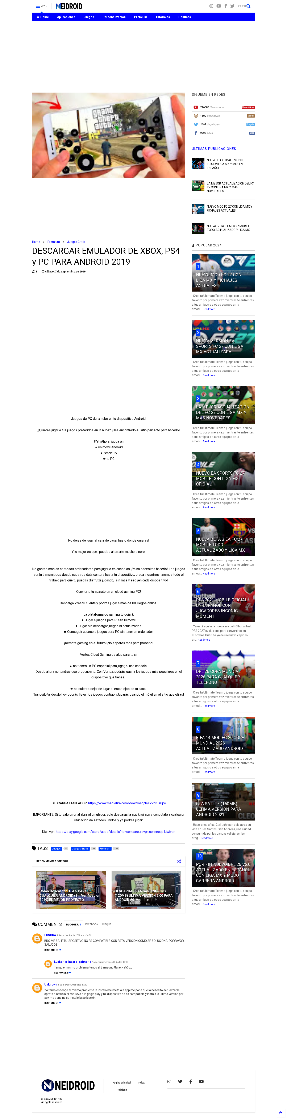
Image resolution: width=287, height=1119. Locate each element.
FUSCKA (50, 935)
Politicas (184, 17)
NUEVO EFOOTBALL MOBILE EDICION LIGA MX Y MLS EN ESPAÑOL (225, 163)
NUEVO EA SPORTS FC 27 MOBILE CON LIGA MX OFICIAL (220, 479)
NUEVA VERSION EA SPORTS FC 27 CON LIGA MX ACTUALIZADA (219, 346)
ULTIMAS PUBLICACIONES (214, 149)
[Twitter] (232, 6)
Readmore (209, 309)
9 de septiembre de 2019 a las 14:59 (74, 935)
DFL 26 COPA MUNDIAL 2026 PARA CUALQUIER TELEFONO (218, 677)
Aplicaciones (66, 17)
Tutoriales (162, 17)
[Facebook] (225, 6)
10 (199, 856)
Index (141, 1082)
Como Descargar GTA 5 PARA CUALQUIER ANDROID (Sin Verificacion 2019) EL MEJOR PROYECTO (69, 895)
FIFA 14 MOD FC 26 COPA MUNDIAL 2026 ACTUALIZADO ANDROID (220, 743)
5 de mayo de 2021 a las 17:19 (72, 985)
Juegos (89, 17)
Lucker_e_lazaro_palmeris (72, 961)
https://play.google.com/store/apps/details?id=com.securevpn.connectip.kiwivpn (115, 832)
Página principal (121, 1082)
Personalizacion (114, 17)
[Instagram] (211, 6)
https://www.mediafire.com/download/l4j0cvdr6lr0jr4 (127, 803)
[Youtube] (218, 6)
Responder (51, 950)
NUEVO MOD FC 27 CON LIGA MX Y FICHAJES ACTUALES (219, 280)
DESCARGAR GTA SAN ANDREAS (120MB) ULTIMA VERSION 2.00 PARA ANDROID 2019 (144, 895)
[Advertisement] (143, 56)
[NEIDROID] (69, 7)
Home (44, 17)
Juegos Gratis (76, 241)
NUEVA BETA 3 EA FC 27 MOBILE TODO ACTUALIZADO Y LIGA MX (220, 545)
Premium (140, 17)
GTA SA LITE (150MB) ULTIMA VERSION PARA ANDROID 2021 (218, 809)
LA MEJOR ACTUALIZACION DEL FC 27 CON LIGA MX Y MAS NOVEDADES (230, 187)
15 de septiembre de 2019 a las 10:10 (110, 962)
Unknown (50, 984)
